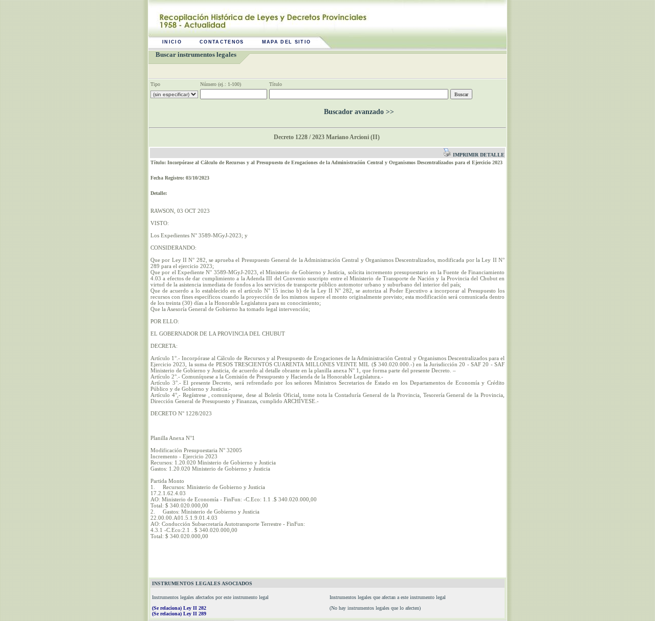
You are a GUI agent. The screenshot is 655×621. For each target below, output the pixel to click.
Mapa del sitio (286, 42)
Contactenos (222, 42)
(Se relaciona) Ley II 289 (179, 613)
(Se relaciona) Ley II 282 (179, 608)
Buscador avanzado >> (359, 112)
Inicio (172, 42)
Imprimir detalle (478, 155)
